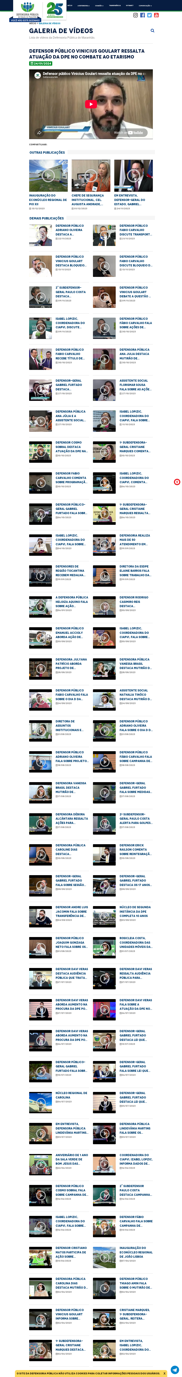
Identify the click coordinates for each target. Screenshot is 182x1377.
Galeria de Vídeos (49, 23)
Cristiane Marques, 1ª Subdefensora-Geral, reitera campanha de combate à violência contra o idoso (136, 1314)
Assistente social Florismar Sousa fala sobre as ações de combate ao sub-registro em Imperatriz (135, 385)
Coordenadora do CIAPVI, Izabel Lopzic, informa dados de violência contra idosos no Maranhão (136, 1159)
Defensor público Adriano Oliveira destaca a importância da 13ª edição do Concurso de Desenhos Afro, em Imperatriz (72, 230)
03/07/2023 (65, 1137)
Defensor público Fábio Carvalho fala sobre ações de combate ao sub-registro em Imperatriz (136, 323)
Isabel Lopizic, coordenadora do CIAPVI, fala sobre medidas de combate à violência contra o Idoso (72, 540)
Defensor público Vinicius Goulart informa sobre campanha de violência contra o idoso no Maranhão (71, 1314)
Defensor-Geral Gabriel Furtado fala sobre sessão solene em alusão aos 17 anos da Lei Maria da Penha (70, 881)
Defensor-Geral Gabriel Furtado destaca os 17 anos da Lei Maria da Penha (135, 881)
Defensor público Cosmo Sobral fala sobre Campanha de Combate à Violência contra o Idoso (72, 1190)
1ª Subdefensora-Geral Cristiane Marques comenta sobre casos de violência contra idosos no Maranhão (136, 447)
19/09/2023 (128, 548)
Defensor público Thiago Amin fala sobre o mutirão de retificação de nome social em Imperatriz (136, 1283)
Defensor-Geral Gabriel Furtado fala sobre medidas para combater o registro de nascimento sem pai (135, 788)
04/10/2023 (64, 548)
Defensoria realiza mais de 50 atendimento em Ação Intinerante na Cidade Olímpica (136, 540)
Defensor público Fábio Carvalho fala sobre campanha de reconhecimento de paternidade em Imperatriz (136, 757)
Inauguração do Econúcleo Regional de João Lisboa (136, 1252)
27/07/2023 (64, 982)
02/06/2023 (65, 1292)
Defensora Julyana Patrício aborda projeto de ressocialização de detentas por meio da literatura (71, 664)
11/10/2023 (128, 424)
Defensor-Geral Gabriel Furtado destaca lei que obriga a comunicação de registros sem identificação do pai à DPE (136, 1036)
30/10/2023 (129, 331)
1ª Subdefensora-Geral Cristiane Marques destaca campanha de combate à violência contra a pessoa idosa (72, 1345)
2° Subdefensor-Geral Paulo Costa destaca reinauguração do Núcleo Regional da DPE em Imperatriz (71, 292)
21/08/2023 (64, 734)
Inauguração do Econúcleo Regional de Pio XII (48, 200)
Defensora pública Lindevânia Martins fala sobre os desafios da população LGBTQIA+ (136, 1128)
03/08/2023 (129, 920)
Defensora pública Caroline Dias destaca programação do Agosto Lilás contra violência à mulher (72, 850)
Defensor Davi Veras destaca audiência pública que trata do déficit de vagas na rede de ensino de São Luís (72, 973)
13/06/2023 (128, 1230)
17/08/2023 (64, 796)
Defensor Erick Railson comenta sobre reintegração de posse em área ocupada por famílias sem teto (136, 850)
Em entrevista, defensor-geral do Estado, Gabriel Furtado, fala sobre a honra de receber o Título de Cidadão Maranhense (131, 200)
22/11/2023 (64, 238)
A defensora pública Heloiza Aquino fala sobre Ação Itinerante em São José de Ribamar (72, 602)
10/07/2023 (64, 1075)
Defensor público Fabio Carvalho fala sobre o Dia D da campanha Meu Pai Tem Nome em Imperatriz (72, 695)
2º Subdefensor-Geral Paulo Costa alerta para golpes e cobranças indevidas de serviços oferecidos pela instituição (136, 819)
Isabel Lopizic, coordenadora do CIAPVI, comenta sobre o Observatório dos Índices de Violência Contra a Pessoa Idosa (136, 478)
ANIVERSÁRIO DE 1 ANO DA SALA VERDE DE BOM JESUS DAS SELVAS (72, 1159)
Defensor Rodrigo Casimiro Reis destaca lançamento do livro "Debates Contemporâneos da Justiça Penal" (136, 602)
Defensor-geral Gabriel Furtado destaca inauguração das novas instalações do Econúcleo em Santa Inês (71, 385)
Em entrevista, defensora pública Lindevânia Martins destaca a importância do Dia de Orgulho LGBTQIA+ (71, 1128)
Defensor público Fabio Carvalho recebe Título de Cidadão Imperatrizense (70, 354)
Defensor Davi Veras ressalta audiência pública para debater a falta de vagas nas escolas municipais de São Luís (136, 973)
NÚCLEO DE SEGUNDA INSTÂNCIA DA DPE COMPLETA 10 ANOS (135, 912)
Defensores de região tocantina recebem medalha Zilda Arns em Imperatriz (70, 571)
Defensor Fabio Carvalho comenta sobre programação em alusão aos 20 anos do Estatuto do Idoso (71, 478)
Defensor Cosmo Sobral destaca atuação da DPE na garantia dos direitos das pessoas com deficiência (72, 447)
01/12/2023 (80, 208)
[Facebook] (142, 15)
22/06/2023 (64, 1168)
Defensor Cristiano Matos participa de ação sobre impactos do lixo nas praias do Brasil (71, 1252)
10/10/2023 (64, 455)
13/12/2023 (38, 208)
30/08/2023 (129, 610)
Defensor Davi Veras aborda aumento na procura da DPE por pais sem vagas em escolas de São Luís (72, 1005)
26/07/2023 (128, 1013)
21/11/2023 (128, 238)
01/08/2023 (64, 951)
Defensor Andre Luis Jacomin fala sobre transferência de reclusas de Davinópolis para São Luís (72, 912)
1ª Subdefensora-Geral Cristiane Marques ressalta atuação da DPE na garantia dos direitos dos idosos (135, 509)
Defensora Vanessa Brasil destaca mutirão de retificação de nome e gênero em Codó (72, 788)
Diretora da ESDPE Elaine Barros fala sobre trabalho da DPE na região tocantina (134, 571)
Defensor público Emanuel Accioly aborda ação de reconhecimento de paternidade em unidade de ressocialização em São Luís (71, 633)
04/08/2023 (65, 920)
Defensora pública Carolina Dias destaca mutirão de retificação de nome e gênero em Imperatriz (72, 1283)
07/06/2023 (129, 1261)
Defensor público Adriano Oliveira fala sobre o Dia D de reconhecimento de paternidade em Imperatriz (136, 726)
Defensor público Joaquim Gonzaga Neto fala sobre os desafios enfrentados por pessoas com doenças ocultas (71, 942)
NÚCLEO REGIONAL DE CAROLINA (71, 1095)
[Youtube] (156, 15)
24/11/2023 (123, 208)
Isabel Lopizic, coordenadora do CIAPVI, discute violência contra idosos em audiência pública (72, 323)
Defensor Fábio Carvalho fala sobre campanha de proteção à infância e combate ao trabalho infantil (136, 1221)
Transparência (115, 5)
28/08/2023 (64, 672)
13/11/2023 (64, 269)
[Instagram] (135, 15)
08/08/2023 (65, 889)
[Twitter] (149, 15)
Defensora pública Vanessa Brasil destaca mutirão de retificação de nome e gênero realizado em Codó (136, 664)
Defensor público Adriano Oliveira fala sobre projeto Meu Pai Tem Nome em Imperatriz (72, 757)
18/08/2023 (64, 765)
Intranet (129, 5)
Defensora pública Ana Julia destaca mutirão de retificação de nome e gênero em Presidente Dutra (136, 354)
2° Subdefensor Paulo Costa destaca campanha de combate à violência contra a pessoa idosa (135, 1190)
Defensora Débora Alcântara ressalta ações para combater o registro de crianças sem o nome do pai (72, 819)
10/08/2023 (64, 858)
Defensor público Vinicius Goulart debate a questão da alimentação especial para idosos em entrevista (136, 292)
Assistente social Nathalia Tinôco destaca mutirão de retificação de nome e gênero (136, 695)
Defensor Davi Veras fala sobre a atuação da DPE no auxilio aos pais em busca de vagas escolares (136, 1005)
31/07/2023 (128, 951)
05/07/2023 (129, 1106)
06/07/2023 (129, 1075)
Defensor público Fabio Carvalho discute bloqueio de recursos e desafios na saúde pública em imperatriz (136, 261)
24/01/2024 (42, 63)
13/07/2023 (128, 1044)
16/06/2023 (128, 1168)
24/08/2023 (65, 703)
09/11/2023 (64, 300)
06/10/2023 (128, 486)
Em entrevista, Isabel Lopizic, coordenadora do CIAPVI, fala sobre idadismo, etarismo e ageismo (136, 1345)
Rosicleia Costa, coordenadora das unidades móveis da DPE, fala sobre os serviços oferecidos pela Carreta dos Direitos (136, 942)
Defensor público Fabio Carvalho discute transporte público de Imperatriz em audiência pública (136, 230)
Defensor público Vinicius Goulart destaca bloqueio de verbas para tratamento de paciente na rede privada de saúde (70, 261)
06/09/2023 (65, 610)
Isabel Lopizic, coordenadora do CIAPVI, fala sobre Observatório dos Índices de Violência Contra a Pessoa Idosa (136, 416)
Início (69, 5)
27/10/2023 (65, 393)
